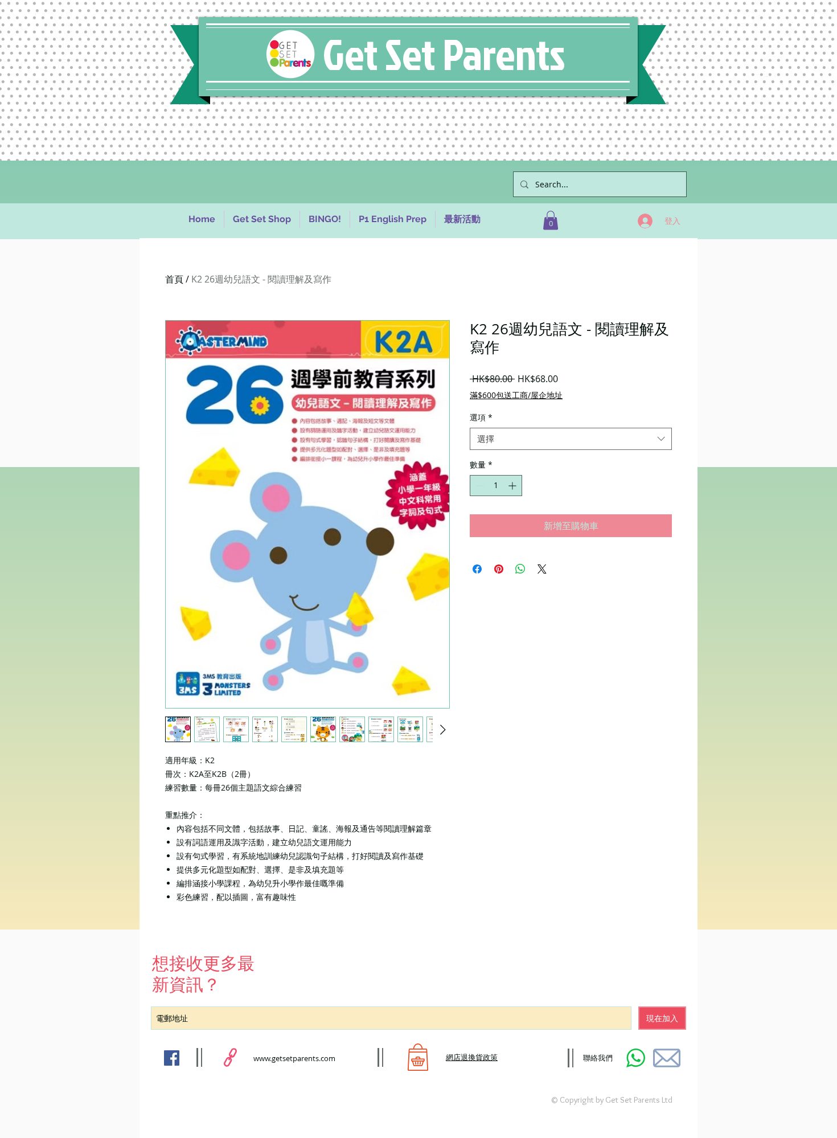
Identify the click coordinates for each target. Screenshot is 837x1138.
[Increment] (513, 486)
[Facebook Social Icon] (171, 1058)
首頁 (174, 279)
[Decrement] (478, 486)
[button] (551, 220)
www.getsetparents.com (294, 1058)
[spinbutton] (496, 486)
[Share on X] (542, 569)
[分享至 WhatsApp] (520, 569)
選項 (481, 417)
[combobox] (571, 439)
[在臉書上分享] (477, 569)
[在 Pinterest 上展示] (499, 569)
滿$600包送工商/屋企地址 (516, 395)
